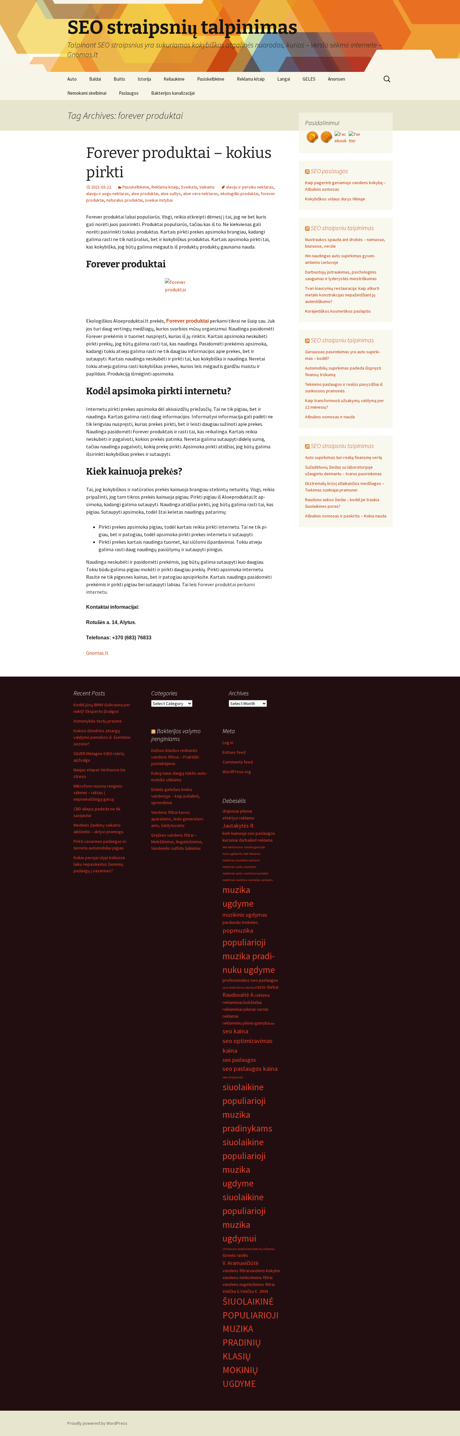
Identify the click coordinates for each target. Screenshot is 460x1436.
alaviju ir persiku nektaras (249, 187)
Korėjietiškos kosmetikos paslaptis (338, 311)
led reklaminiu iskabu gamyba (243, 847)
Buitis (119, 79)
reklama (262, 995)
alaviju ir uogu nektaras (107, 193)
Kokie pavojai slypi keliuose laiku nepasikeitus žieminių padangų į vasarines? (99, 864)
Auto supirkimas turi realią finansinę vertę (343, 457)
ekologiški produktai (239, 193)
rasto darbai (267, 987)
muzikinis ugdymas (244, 914)
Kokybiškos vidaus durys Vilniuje (335, 199)
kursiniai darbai (236, 840)
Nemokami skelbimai (86, 93)
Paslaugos (129, 93)
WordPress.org (236, 771)
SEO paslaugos (329, 171)
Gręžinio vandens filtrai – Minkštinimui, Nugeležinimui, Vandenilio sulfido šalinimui (177, 841)
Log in (227, 742)
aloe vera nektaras (200, 193)
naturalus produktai (124, 200)
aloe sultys (171, 193)
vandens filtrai (235, 1270)
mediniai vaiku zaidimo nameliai (245, 873)
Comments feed (237, 762)
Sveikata (189, 187)
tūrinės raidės (235, 1255)
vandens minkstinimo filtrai (247, 1277)
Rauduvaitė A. (238, 994)
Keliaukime (174, 79)
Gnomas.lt (97, 653)
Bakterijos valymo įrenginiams (176, 735)
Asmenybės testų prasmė (98, 721)
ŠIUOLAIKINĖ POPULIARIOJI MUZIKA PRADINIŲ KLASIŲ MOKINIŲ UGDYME (250, 1343)
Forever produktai (187, 321)
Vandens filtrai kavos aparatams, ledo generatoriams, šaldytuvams (177, 818)
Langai (283, 79)
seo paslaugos (239, 1059)
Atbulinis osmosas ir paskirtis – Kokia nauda (345, 516)
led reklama (262, 840)
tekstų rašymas (264, 1249)
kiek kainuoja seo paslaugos (248, 833)
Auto (72, 79)
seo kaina (235, 1031)
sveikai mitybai (159, 200)
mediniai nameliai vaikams (241, 860)
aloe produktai (144, 193)
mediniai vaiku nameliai (239, 867)
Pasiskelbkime (210, 79)
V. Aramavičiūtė (240, 1263)
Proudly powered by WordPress (97, 1423)
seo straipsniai (232, 1077)
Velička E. (231, 1291)
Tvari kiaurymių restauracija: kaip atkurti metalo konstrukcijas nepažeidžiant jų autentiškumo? (342, 294)
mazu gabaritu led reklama (241, 854)
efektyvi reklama (238, 818)
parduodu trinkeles (240, 922)
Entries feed (234, 752)
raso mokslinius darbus (239, 987)
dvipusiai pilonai (237, 811)
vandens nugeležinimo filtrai (248, 1284)
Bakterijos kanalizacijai (173, 93)
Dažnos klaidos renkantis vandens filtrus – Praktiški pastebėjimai (175, 757)
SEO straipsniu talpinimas (342, 228)
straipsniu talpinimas (237, 1249)
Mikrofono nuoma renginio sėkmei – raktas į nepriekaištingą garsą (98, 792)
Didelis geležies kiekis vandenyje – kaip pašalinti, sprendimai (175, 796)
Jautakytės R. (238, 825)
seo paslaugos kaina (250, 1069)
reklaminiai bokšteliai (242, 1002)
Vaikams (207, 187)
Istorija (144, 79)
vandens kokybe (264, 1270)
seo (272, 1023)
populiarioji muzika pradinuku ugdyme (248, 955)
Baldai (95, 79)
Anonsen (336, 79)
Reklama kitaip (251, 79)
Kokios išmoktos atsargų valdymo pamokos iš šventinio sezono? (102, 737)
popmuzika (237, 930)
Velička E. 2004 (254, 1291)
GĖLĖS (309, 79)
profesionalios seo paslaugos (250, 980)
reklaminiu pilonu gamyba (246, 1023)
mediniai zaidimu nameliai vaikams (247, 880)
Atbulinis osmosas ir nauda (330, 417)
